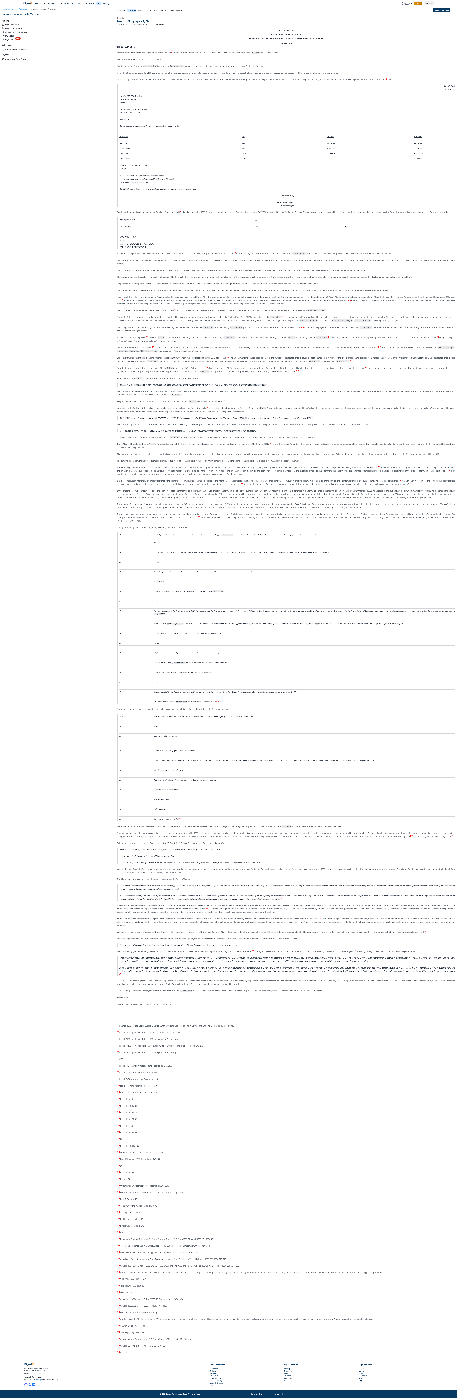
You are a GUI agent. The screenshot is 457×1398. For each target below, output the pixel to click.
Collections (52, 3)
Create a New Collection (16, 49)
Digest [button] (141, 10)
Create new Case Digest (16, 59)
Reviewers (214, 1376)
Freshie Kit (214, 1369)
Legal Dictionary (216, 1383)
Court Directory (216, 1380)
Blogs (212, 1385)
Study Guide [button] (151, 10)
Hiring (360, 1378)
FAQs (360, 1380)
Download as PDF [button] (13, 24)
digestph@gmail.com (32, 1377)
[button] (15, 32)
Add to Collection (442, 10)
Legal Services (365, 1364)
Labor (286, 1380)
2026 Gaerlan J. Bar (84, 3)
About (360, 1373)
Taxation (287, 1376)
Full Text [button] (132, 10)
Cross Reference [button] (175, 10)
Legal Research (9, 9)
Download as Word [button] (13, 28)
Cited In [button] (162, 10)
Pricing (106, 3)
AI (98, 3)
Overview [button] (121, 10)
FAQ (39, 1380)
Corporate (288, 1378)
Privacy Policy (256, 1394)
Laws (286, 1373)
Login (418, 3)
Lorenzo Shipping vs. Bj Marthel (20, 13)
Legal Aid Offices (216, 1378)
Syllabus (213, 1371)
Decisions (23, 9)
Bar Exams (214, 1373)
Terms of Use (279, 1394)
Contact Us (362, 1376)
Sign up (429, 3)
